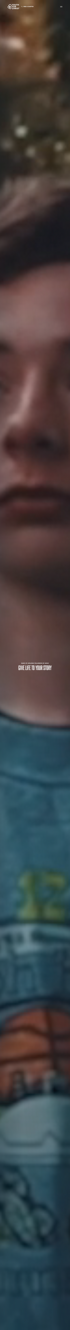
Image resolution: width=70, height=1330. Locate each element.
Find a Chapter (28, 6)
